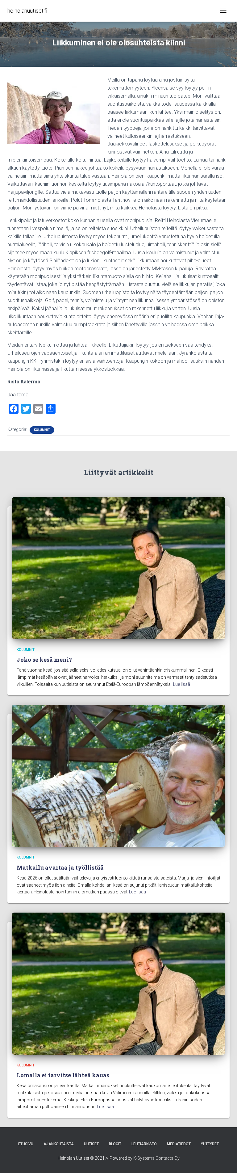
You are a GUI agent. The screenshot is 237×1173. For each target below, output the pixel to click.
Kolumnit (42, 430)
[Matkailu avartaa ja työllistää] (118, 775)
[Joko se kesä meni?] (118, 567)
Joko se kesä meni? (44, 659)
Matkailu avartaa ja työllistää (60, 867)
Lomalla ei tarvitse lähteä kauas (63, 1075)
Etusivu (25, 1144)
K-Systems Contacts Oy (156, 1158)
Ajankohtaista (59, 1144)
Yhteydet (210, 1144)
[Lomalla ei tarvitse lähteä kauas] (118, 983)
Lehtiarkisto (144, 1144)
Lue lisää (181, 684)
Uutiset (91, 1144)
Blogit (115, 1144)
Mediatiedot (179, 1144)
